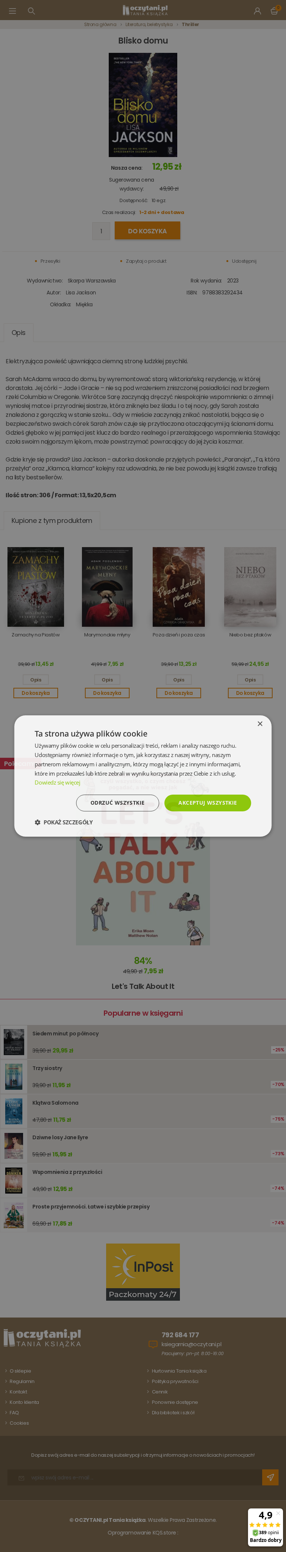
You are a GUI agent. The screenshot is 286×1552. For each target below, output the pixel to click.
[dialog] (143, 776)
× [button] (260, 724)
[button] (63, 822)
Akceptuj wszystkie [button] (207, 802)
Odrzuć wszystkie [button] (117, 802)
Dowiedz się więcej (57, 782)
